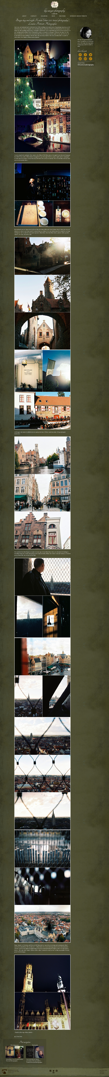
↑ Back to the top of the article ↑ (23, 1032)
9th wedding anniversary (26, 30)
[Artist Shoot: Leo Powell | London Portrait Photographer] (15, 1052)
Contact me (81, 44)
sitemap (102, 1073)
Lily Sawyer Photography (54, 11)
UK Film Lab (38, 945)
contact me (11, 1072)
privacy (102, 1071)
